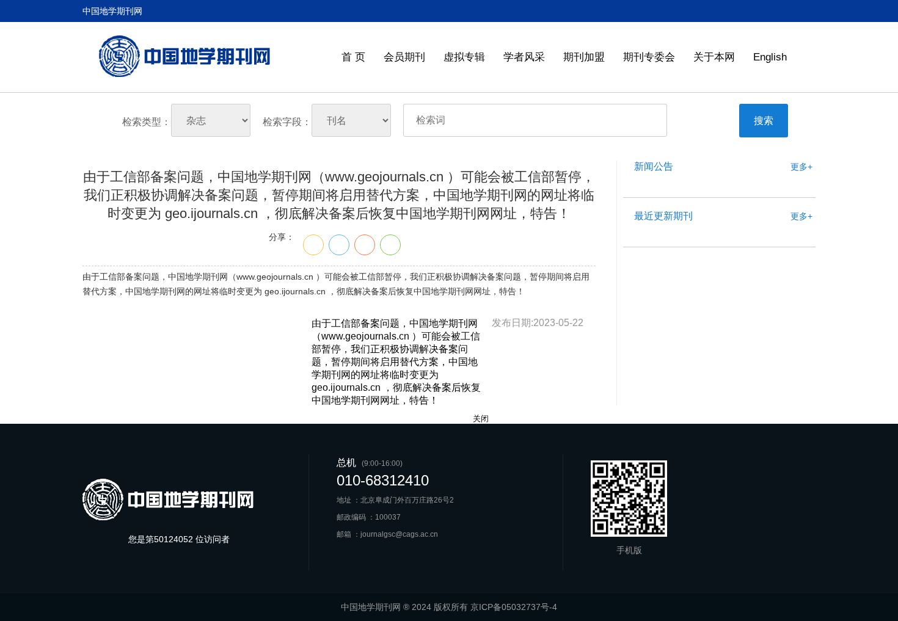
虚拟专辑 (464, 57)
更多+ (801, 167)
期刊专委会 (649, 57)
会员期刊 (404, 57)
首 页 (353, 57)
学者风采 (524, 57)
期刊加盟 (584, 57)
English (770, 57)
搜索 (763, 120)
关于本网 (714, 57)
